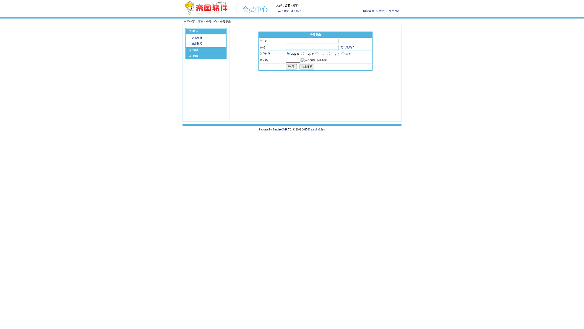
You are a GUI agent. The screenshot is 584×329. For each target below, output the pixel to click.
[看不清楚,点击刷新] (314, 60)
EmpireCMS (280, 129)
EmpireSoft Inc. (316, 129)
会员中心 (211, 21)
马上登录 (283, 11)
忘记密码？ (348, 47)
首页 (200, 21)
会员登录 (196, 38)
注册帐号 (296, 11)
